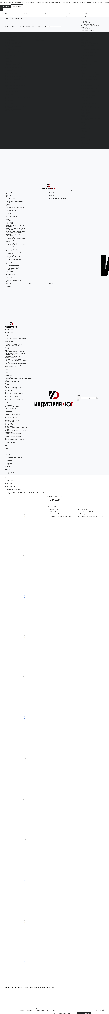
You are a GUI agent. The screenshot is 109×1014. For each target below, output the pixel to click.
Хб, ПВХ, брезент (9, 100)
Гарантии (65, 36)
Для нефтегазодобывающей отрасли (90, 48)
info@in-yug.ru (8, 19)
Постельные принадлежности (13, 109)
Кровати (83, 122)
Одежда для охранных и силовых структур (16, 48)
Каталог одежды (85, 34)
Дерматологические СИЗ (11, 70)
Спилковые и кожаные (11, 95)
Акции (82, 130)
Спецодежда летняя (10, 55)
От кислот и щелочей (86, 51)
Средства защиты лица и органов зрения (15, 76)
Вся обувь (7, 58)
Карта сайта (8, 1008)
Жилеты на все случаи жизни (12, 66)
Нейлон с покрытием (10, 87)
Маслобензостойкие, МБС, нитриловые (15, 85)
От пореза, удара (9, 94)
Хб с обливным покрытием (12, 98)
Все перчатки (8, 84)
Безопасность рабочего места (13, 69)
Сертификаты (38, 39)
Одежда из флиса (9, 49)
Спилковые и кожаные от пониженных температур (18, 97)
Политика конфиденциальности (43, 40)
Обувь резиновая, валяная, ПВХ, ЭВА (14, 64)
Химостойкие (8, 101)
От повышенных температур (12, 91)
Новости (37, 34)
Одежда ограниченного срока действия (15, 51)
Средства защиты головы (11, 73)
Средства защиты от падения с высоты (15, 81)
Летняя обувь (8, 61)
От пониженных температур (12, 92)
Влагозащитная (9, 37)
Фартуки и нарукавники (87, 54)
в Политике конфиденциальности (41, 3)
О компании (84, 131)
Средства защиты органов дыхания (14, 79)
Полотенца (84, 125)
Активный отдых (9, 104)
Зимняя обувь (8, 60)
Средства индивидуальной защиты (14, 67)
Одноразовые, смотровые (11, 88)
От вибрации (8, 90)
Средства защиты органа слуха (13, 78)
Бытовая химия (9, 107)
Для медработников (10, 40)
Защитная (7, 45)
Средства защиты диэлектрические (14, 75)
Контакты (83, 148)
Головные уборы (9, 39)
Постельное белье (86, 127)
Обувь (6, 57)
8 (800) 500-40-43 (11, 472)
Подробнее (17, 6)
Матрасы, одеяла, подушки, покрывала (91, 124)
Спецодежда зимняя (10, 54)
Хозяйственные (9, 103)
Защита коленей (9, 72)
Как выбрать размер (86, 140)
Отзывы (37, 36)
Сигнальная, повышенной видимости (14, 52)
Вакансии (37, 37)
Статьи (82, 146)
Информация (84, 142)
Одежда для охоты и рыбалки (13, 46)
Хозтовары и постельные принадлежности (16, 106)
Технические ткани (10, 110)
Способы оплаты (67, 34)
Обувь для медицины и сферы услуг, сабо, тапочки (18, 63)
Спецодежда (8, 34)
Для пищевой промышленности (13, 42)
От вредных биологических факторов (91, 49)
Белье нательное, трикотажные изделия (15, 36)
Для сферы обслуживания (12, 43)
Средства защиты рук (10, 82)
